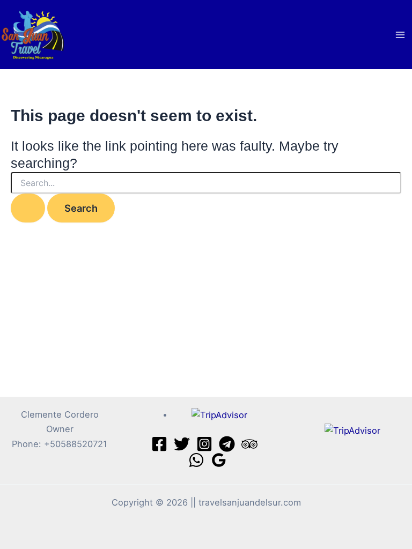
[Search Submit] (28, 208)
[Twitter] (182, 444)
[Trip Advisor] (249, 444)
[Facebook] (159, 444)
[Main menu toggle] (400, 35)
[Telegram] (227, 444)
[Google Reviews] (219, 460)
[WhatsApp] (196, 460)
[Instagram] (204, 444)
